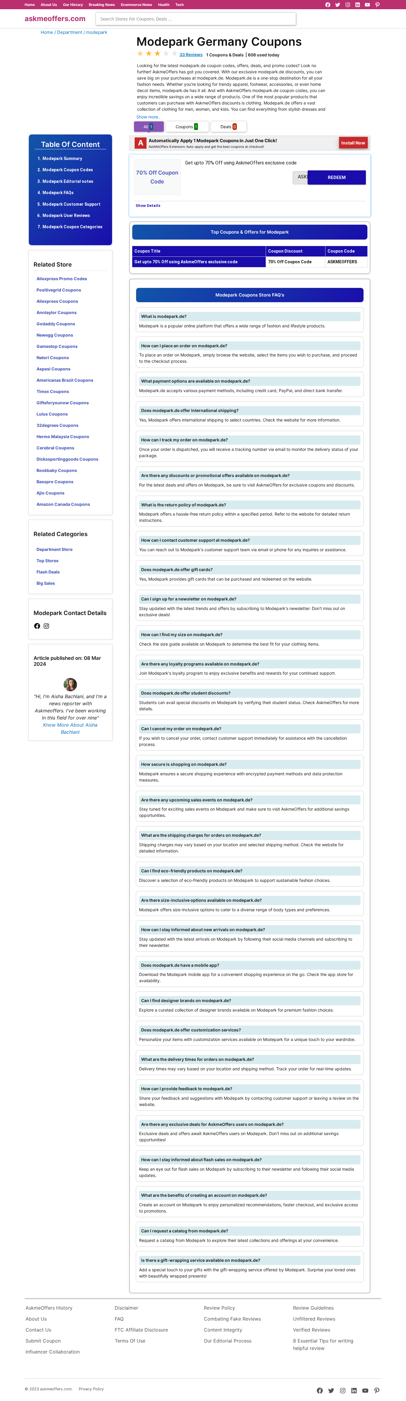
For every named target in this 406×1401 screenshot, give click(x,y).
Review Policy (219, 1308)
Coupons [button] (186, 126)
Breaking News (102, 4)
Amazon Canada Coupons (63, 504)
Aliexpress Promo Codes (62, 278)
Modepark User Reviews (66, 215)
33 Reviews (191, 54)
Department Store (55, 549)
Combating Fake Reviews (232, 1319)
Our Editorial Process (227, 1341)
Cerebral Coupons (55, 447)
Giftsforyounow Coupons (63, 402)
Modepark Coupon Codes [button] (68, 169)
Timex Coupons (53, 391)
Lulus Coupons (52, 413)
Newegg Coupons (55, 334)
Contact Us (38, 1330)
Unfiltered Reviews (314, 1319)
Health (163, 4)
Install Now (353, 143)
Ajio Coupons (50, 492)
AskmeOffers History (49, 1308)
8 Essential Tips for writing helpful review (323, 1344)
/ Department (68, 32)
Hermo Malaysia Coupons (63, 436)
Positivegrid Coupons (59, 289)
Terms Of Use (130, 1341)
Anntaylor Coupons (57, 312)
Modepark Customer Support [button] (71, 204)
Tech (179, 4)
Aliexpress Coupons (57, 301)
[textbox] (196, 19)
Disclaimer (126, 1308)
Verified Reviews (311, 1330)
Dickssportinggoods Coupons (67, 459)
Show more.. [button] (148, 116)
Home (30, 4)
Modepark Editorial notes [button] (68, 181)
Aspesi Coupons (53, 368)
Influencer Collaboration (53, 1352)
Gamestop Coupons (57, 346)
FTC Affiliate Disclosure (141, 1330)
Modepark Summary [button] (62, 158)
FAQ (119, 1319)
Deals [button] (228, 126)
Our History (73, 4)
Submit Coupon (43, 1341)
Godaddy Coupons (56, 323)
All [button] (148, 126)
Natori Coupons (53, 357)
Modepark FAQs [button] (58, 192)
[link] (37, 626)
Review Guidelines (313, 1308)
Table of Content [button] (70, 144)
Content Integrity (223, 1330)
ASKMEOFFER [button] (322, 177)
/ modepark (95, 32)
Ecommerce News (136, 4)
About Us (49, 4)
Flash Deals (48, 571)
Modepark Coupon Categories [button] (73, 226)
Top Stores (48, 560)
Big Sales (46, 583)
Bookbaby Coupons (57, 470)
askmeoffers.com (55, 18)
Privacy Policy (91, 1389)
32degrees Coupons (57, 425)
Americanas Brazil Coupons (65, 380)
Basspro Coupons (55, 481)
